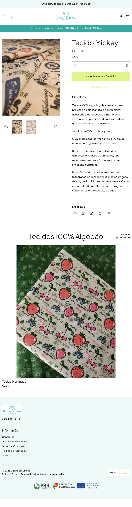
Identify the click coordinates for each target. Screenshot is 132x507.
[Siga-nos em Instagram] (15, 419)
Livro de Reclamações (14, 441)
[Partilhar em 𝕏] (83, 214)
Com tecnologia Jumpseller (49, 474)
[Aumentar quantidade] (127, 66)
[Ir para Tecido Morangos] (66, 311)
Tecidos (45, 28)
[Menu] (4, 16)
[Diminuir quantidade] (75, 66)
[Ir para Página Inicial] (66, 16)
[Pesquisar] (10, 16)
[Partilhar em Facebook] (75, 214)
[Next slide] (57, 127)
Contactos (8, 436)
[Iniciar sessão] (121, 16)
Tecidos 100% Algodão (67, 28)
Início (34, 28)
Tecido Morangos (14, 381)
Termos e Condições (13, 446)
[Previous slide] (4, 127)
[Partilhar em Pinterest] (100, 214)
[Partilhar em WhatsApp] (92, 214)
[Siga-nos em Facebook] (20, 419)
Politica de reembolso (14, 450)
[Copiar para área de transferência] (108, 214)
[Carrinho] (127, 16)
